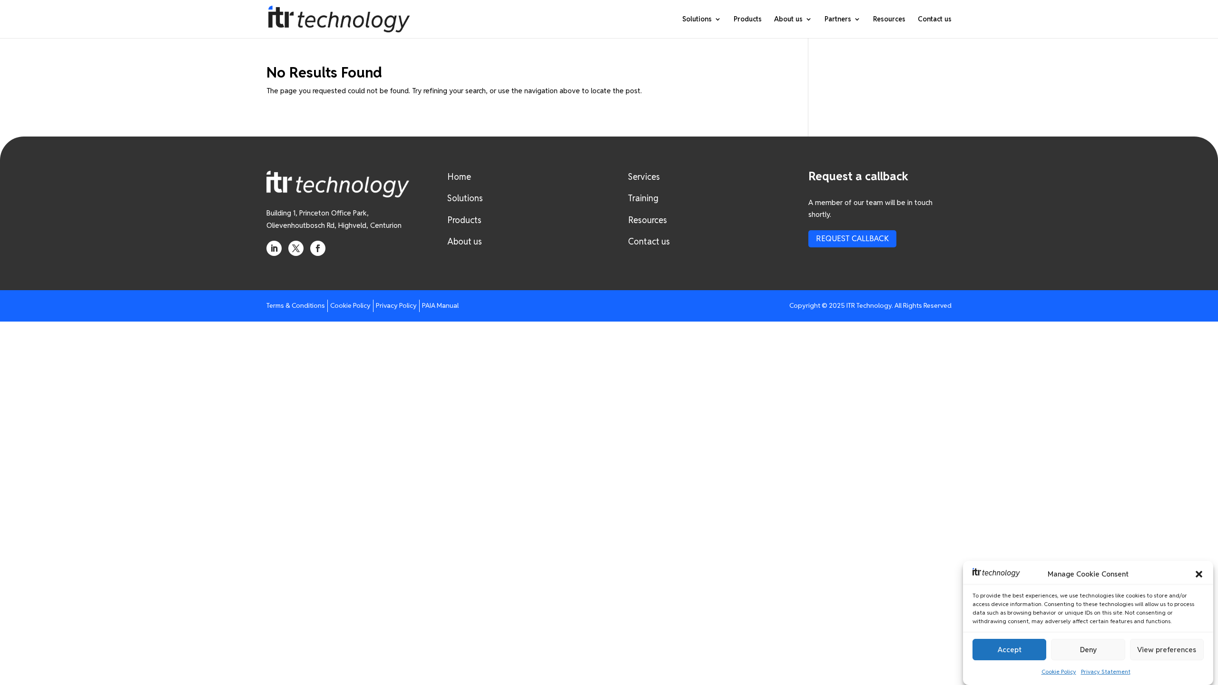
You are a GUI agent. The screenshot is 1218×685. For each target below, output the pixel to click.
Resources (889, 19)
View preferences (1166, 649)
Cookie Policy (1058, 671)
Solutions (697, 19)
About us (788, 19)
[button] (1199, 574)
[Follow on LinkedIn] (274, 248)
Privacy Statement (1105, 671)
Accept (1010, 649)
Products (748, 19)
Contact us (935, 19)
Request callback (852, 239)
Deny (1088, 649)
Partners (838, 19)
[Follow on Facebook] (317, 248)
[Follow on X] (296, 248)
